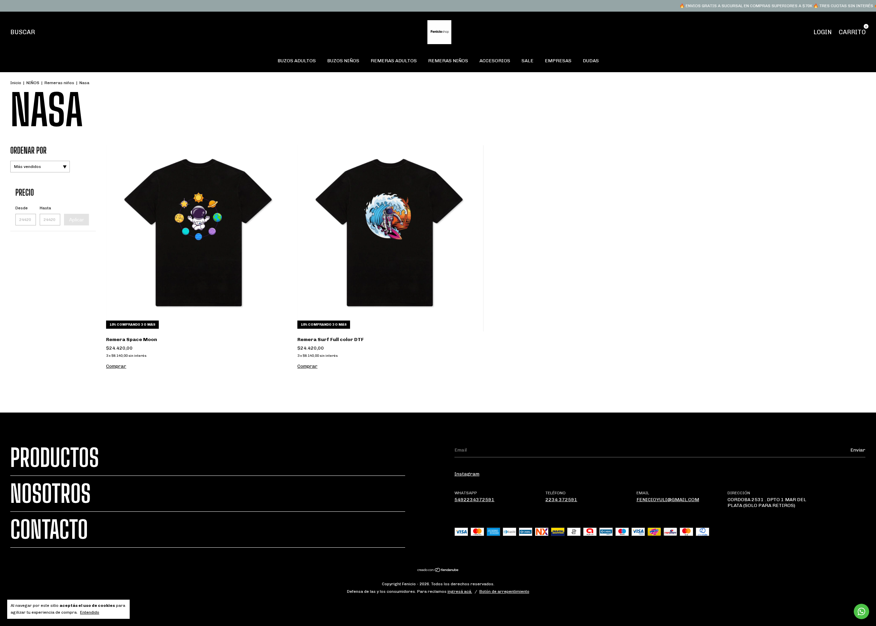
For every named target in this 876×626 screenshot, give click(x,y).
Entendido (89, 612)
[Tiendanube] (438, 571)
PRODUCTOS (54, 457)
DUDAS (591, 61)
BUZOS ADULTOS (297, 61)
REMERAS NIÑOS (448, 61)
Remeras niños (59, 82)
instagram (466, 474)
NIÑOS (32, 82)
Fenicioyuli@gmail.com (667, 500)
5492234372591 (474, 500)
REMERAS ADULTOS (394, 61)
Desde (21, 208)
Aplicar (76, 219)
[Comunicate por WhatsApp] (861, 611)
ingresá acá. (460, 591)
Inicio (15, 82)
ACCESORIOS (494, 61)
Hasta (45, 208)
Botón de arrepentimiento (504, 591)
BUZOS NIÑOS (343, 61)
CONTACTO (49, 529)
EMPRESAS (558, 61)
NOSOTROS (50, 493)
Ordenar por (28, 150)
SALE (527, 61)
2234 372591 (561, 500)
